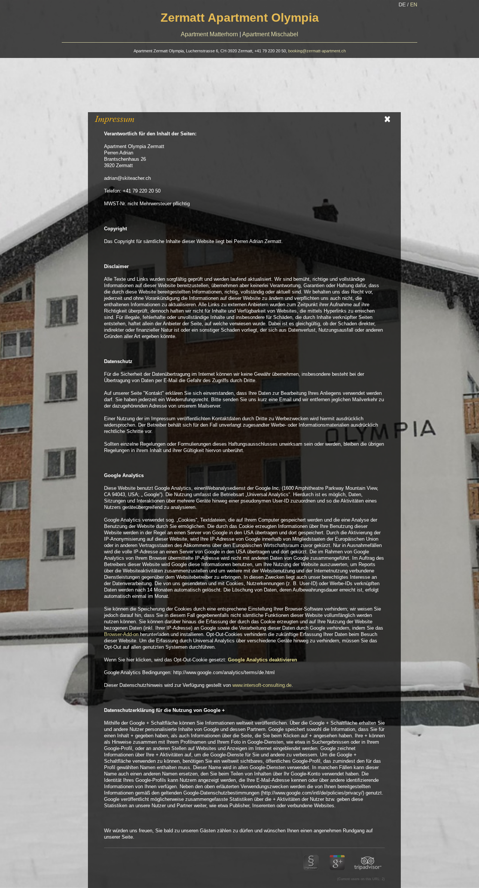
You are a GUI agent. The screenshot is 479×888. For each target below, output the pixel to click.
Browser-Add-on (121, 634)
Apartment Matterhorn (209, 34)
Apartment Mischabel (270, 34)
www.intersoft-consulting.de (262, 685)
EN (413, 4)
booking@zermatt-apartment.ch (317, 51)
